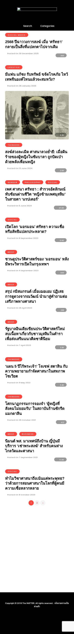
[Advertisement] (37, 548)
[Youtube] (34, 597)
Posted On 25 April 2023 (19, 308)
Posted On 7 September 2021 (22, 457)
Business (28, 434)
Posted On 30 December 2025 (23, 53)
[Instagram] (39, 597)
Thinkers (14, 145)
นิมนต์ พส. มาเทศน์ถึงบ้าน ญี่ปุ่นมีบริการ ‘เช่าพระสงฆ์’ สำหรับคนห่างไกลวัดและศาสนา (34, 446)
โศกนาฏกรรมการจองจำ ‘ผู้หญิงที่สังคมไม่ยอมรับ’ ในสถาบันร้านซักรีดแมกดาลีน (35, 409)
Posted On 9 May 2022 (18, 382)
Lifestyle (14, 67)
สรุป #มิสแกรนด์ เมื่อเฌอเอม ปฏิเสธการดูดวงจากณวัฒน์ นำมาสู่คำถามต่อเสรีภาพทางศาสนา (36, 296)
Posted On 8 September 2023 (22, 238)
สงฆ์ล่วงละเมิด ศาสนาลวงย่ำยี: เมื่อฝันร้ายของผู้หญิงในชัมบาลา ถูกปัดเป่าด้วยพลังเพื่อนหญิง (36, 157)
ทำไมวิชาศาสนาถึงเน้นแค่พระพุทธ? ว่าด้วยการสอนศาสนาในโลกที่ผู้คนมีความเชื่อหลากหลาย (34, 483)
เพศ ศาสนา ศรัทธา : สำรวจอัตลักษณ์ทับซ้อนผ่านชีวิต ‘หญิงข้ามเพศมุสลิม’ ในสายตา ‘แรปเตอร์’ (35, 194)
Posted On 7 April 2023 (19, 345)
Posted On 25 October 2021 (21, 420)
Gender (12, 182)
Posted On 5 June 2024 (19, 205)
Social (52, 182)
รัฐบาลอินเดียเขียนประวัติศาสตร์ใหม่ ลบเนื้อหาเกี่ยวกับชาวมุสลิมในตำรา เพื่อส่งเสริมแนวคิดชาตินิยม (35, 334)
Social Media (17, 35)
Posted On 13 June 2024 (19, 168)
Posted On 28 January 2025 (21, 85)
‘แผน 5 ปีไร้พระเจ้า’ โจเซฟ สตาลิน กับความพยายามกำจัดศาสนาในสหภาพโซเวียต (36, 371)
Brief (11, 252)
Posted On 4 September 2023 (22, 270)
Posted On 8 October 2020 (21, 494)
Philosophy (33, 182)
